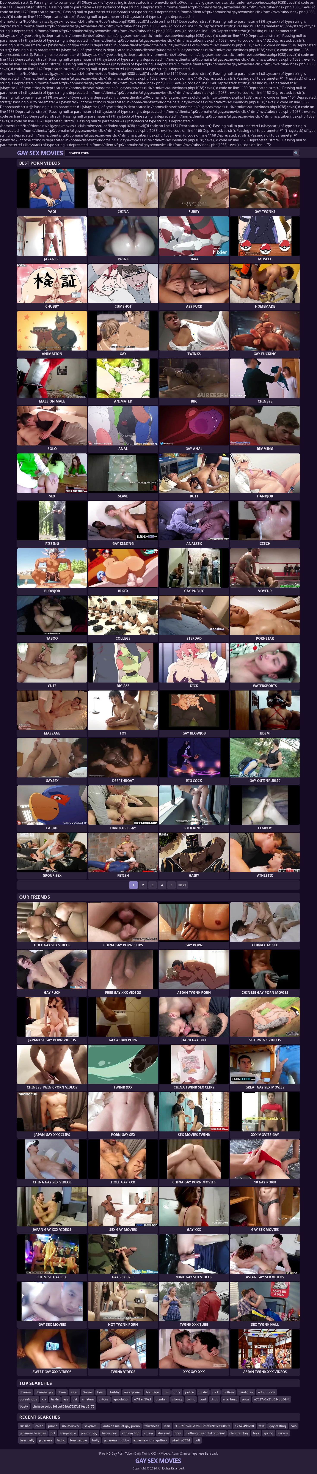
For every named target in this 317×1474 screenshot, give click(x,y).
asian (74, 1392)
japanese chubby (116, 1440)
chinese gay (44, 1392)
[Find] (296, 153)
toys (256, 1433)
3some (88, 1392)
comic (191, 1399)
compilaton (68, 1433)
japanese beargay (33, 1433)
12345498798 (244, 1426)
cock (215, 1392)
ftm (166, 1392)
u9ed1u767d (181, 1440)
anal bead (230, 1399)
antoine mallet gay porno (121, 1426)
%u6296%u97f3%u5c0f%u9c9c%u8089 (202, 1426)
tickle (55, 1399)
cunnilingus (28, 1399)
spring (268, 1433)
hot (52, 1433)
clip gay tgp (130, 1433)
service (283, 1433)
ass (65, 1399)
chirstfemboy (238, 1433)
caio (294, 1426)
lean (167, 1426)
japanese (45, 1440)
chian (39, 1426)
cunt (203, 1399)
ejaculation (121, 1399)
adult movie (266, 1392)
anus (245, 1399)
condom (162, 1399)
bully (95, 1440)
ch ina (148, 1433)
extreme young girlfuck (150, 1440)
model (203, 1392)
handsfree (246, 1392)
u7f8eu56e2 (142, 1399)
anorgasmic (132, 1392)
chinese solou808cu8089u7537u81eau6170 (63, 1406)
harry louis (110, 1433)
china (62, 1392)
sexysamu (91, 1426)
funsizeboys (78, 1440)
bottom (228, 1392)
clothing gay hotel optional (205, 1433)
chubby (114, 1392)
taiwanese (151, 1426)
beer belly (27, 1440)
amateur (88, 1399)
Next (182, 885)
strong (177, 1399)
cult (197, 1440)
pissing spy (89, 1433)
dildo (214, 1399)
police (189, 1392)
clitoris (104, 1399)
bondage (152, 1392)
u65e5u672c (71, 1426)
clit (75, 1399)
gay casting (277, 1426)
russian (25, 1426)
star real (164, 1433)
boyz (177, 1433)
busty (24, 1406)
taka (262, 1426)
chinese (25, 1392)
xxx (44, 1399)
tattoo (61, 1440)
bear (100, 1392)
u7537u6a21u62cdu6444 (271, 1399)
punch (52, 1426)
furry (176, 1392)
